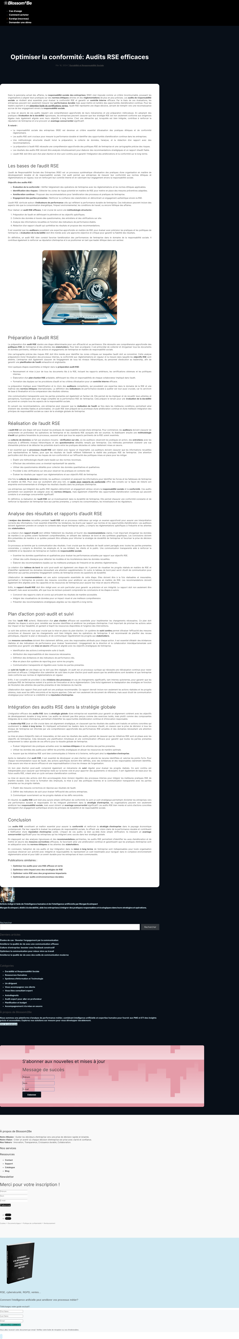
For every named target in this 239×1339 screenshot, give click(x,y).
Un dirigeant (11, 983)
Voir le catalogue (8, 1024)
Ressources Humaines (16, 975)
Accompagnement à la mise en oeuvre (23, 1006)
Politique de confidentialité (32, 1223)
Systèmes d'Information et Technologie (24, 978)
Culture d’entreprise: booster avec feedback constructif (27, 947)
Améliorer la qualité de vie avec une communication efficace (29, 944)
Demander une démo (20, 22)
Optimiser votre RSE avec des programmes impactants (39, 873)
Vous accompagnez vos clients (20, 987)
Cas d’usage (15, 11)
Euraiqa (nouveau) (19, 18)
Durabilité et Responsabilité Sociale (86, 65)
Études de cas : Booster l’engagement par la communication (29, 940)
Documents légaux (14, 1223)
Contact (9, 1160)
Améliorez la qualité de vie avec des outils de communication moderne (34, 955)
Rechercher (6, 922)
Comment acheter (19, 14)
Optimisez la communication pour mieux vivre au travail (27, 951)
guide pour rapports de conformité (87, 482)
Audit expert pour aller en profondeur (23, 999)
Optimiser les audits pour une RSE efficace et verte (38, 866)
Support (9, 1163)
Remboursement (49, 1223)
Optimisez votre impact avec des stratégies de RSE (38, 869)
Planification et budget (16, 1002)
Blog (7, 1171)
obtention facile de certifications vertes (49, 105)
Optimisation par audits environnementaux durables (38, 877)
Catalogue (10, 1167)
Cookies (3, 1223)
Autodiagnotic (12, 995)
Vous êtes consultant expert (19, 990)
